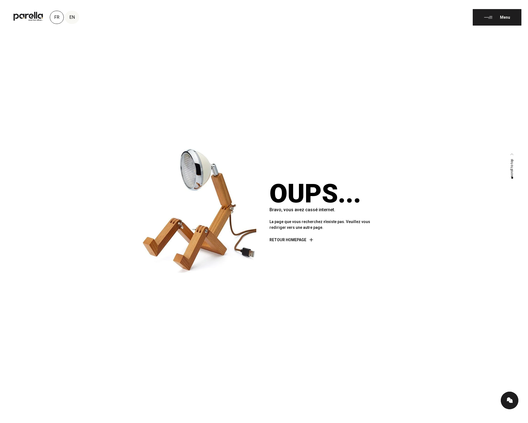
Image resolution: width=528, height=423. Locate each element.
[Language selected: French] (514, 418)
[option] (514, 419)
